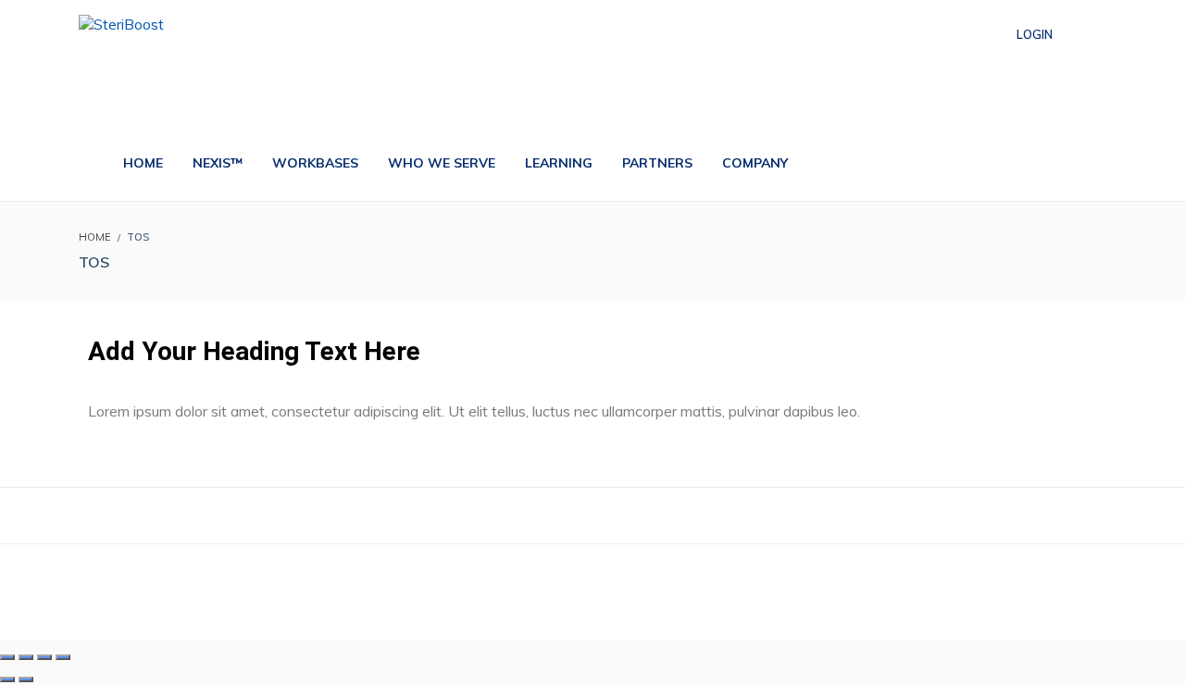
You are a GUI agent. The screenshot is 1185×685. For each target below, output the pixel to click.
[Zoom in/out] (7, 657)
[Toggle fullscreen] (26, 657)
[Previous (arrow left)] (7, 679)
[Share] (44, 657)
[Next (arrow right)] (26, 679)
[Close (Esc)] (63, 657)
